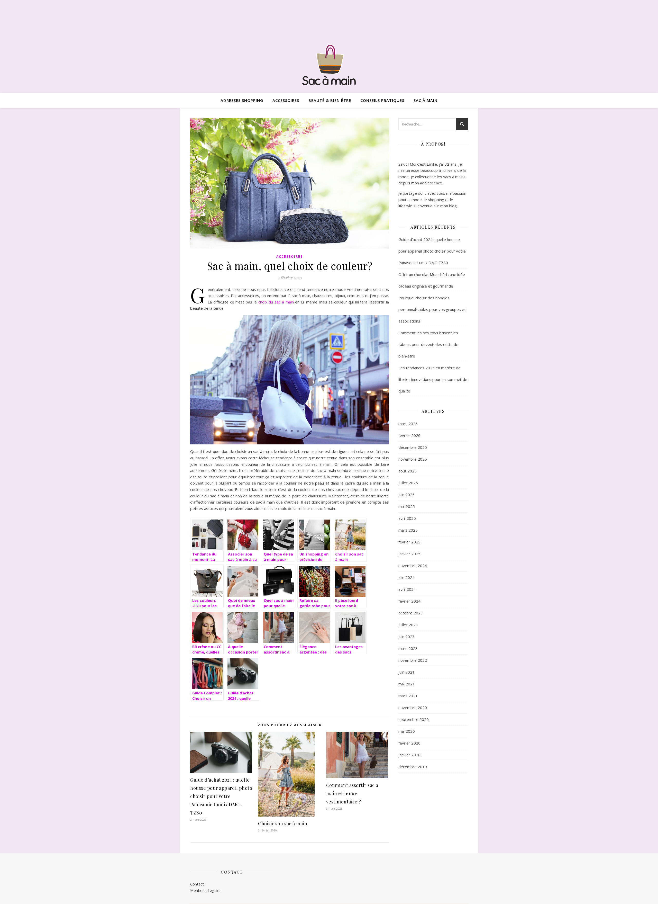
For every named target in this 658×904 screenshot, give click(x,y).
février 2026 (409, 435)
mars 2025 (408, 530)
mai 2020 (406, 731)
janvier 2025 (409, 553)
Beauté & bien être (329, 100)
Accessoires (285, 100)
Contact (197, 884)
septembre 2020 (413, 719)
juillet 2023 (408, 624)
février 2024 (409, 601)
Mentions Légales (206, 890)
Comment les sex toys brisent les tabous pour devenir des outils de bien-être (428, 344)
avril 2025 (407, 518)
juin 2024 (406, 577)
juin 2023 (406, 636)
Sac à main (425, 100)
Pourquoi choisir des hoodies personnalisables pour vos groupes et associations (432, 309)
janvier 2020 (409, 754)
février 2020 (409, 743)
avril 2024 (407, 589)
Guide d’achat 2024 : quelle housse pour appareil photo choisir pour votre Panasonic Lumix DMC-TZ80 (221, 796)
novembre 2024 (412, 565)
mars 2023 (408, 648)
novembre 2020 (412, 707)
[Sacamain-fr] (329, 64)
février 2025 (409, 541)
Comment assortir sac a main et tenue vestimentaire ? (352, 793)
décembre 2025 (412, 447)
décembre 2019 (412, 766)
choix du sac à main (276, 302)
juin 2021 (406, 672)
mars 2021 (408, 695)
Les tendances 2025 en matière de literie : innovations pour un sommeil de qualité (432, 379)
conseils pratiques (382, 100)
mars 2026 (408, 423)
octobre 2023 (410, 612)
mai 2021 (406, 683)
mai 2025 (406, 506)
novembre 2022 (412, 660)
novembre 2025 (412, 459)
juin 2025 (406, 494)
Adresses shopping (242, 100)
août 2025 (407, 470)
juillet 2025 (408, 482)
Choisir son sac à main (282, 823)
